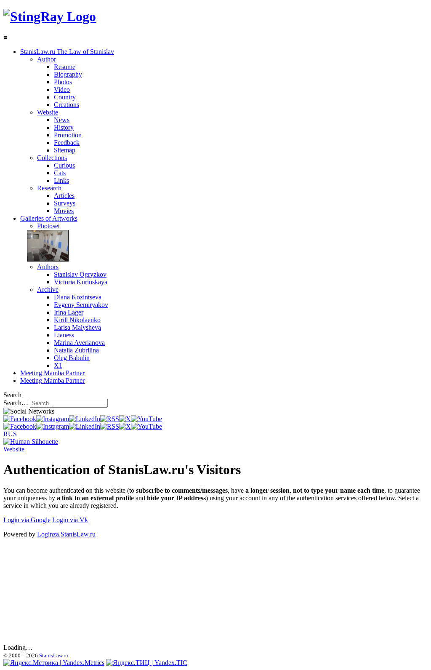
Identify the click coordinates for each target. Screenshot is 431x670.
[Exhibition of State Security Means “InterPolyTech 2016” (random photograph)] (44, 259)
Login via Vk (70, 519)
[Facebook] (19, 418)
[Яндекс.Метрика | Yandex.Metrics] (53, 662)
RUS (10, 434)
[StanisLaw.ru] (49, 16)
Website (13, 449)
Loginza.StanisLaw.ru (66, 534)
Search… (15, 402)
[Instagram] (52, 418)
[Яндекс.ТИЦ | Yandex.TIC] (146, 662)
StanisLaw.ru (53, 655)
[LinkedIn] (84, 418)
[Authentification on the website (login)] (30, 441)
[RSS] (109, 418)
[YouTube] (146, 418)
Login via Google (27, 519)
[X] (125, 418)
